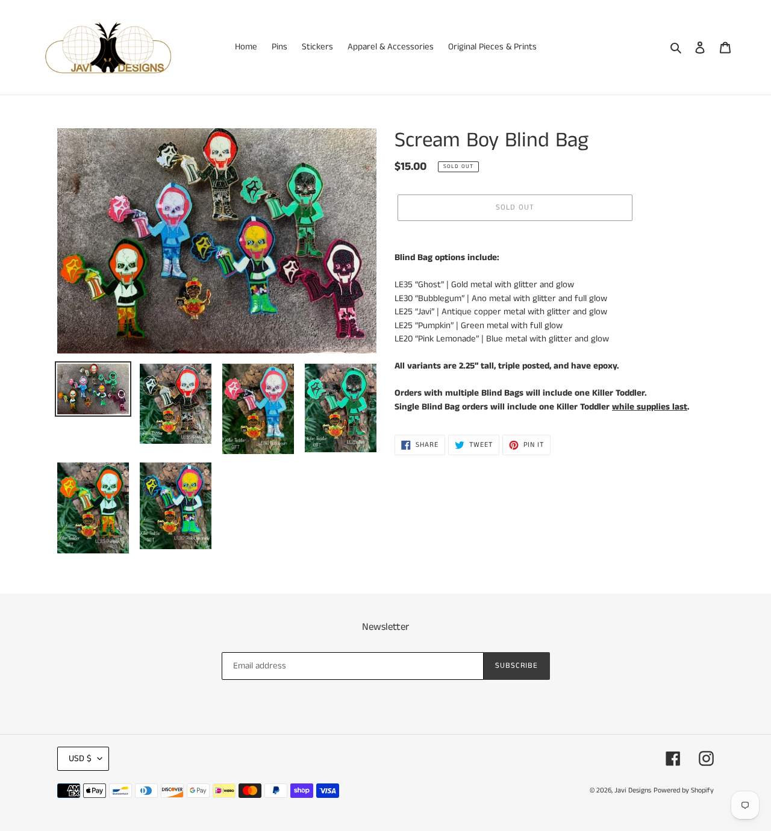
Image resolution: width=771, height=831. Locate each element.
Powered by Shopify (684, 790)
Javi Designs (632, 790)
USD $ (80, 758)
